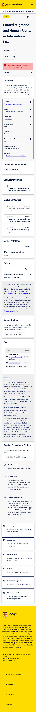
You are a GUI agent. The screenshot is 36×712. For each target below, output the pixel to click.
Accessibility (10, 694)
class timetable (23, 293)
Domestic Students (14, 363)
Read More (28, 95)
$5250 (26, 363)
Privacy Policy (10, 684)
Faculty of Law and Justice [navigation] (14, 104)
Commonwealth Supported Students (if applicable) (15, 357)
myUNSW (11, 293)
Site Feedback (10, 704)
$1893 (26, 357)
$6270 (26, 366)
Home (3, 11)
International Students (15, 366)
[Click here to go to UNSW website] (6, 5)
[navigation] (15, 335)
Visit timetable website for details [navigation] (16, 156)
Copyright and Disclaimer (13, 674)
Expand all (28, 246)
